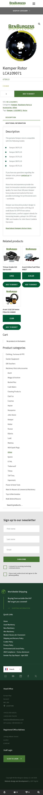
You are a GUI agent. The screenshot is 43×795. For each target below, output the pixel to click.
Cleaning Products (14, 392)
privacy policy (14, 575)
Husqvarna (11, 410)
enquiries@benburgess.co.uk (13, 719)
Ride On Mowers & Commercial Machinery (20, 489)
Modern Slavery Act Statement (14, 635)
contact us (25, 175)
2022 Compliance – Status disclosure (16, 652)
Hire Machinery (8, 631)
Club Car (11, 396)
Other (14, 107)
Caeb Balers (12, 387)
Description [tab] (11, 117)
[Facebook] (28, 676)
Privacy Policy (8, 645)
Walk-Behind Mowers (13, 499)
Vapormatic (12, 480)
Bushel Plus (12, 382)
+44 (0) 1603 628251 (10, 713)
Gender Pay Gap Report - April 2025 (15, 655)
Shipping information (21, 608)
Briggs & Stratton (14, 378)
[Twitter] (36, 676)
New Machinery (8, 628)
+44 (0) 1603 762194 (10, 716)
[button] (39, 24)
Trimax (10, 471)
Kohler (10, 424)
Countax (11, 401)
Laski (9, 438)
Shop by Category (20, 11)
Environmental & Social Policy (13, 648)
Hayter (10, 405)
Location (10, 706)
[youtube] (13, 676)
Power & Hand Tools (13, 485)
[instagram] (5, 676)
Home (5, 621)
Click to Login (12, 759)
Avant (10, 373)
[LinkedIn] (21, 676)
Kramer (10, 429)
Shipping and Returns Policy (13, 638)
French (11, 669)
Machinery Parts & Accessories (17, 368)
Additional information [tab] (16, 123)
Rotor (25, 110)
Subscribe (21, 559)
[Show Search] (38, 792)
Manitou (11, 443)
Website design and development (16, 781)
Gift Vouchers (10, 364)
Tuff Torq (11, 475)
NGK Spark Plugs (14, 447)
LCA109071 (18, 110)
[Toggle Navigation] (34, 3)
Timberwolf (12, 466)
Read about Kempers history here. (19, 228)
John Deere (12, 415)
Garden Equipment (12, 359)
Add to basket (29, 94)
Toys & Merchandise (13, 494)
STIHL (10, 461)
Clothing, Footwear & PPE (15, 354)
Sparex (10, 457)
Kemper (14, 105)
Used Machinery (9, 625)
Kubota (10, 433)
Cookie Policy (8, 642)
